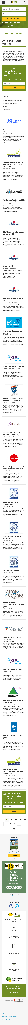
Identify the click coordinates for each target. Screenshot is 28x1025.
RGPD (3, 1013)
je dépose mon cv (14, 953)
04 (16, 820)
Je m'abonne (14, 855)
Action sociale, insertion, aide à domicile (12, 100)
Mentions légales (5, 1011)
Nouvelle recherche (14, 33)
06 (25, 820)
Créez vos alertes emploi (14, 970)
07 (5, 823)
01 (3, 820)
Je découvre (14, 993)
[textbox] (11, 14)
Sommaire (11, 852)
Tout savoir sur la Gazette (7, 1005)
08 (10, 823)
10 (14, 829)
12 (23, 823)
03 (12, 820)
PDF (12, 896)
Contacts (4, 1008)
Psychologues (6, 109)
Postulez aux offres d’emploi (14, 937)
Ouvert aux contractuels (12, 22)
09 (14, 823)
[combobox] (14, 14)
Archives (17, 852)
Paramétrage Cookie (6, 1019)
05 (21, 820)
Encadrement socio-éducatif (10, 103)
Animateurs (5, 106)
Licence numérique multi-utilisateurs (9, 1016)
